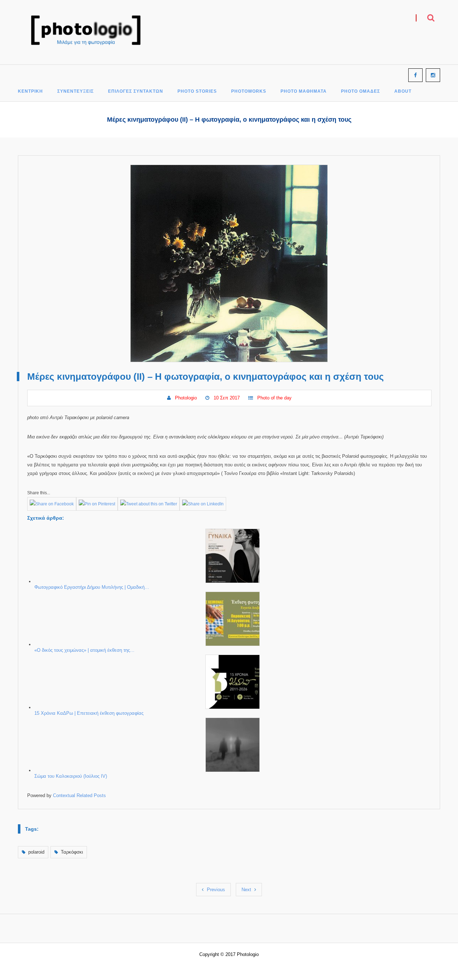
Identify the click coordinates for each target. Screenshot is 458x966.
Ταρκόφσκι (72, 852)
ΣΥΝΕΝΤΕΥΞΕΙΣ (75, 91)
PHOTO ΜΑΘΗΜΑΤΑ (304, 91)
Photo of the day (274, 398)
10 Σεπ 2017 (227, 398)
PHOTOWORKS (248, 91)
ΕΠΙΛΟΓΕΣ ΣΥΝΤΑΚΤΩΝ (135, 91)
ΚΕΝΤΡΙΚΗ (30, 91)
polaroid (36, 852)
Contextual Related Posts (79, 795)
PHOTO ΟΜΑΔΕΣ (360, 91)
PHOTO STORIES (197, 91)
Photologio (186, 398)
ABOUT (402, 91)
